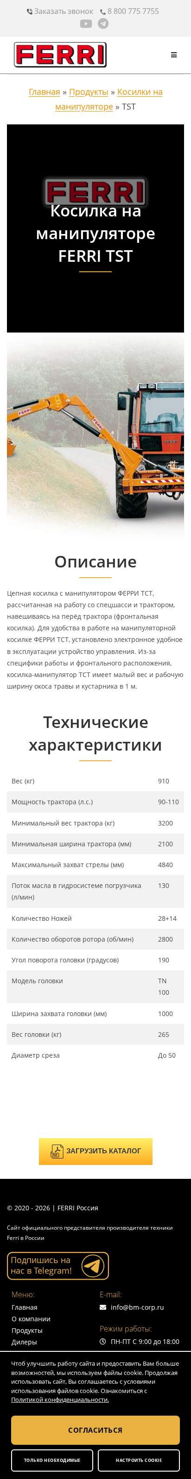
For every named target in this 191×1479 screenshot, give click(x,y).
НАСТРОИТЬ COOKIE (139, 1460)
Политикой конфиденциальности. (60, 1399)
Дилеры (24, 1341)
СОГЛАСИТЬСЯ (95, 1430)
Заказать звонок (62, 11)
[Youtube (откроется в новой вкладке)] (87, 23)
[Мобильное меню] (174, 54)
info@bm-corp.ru (137, 1307)
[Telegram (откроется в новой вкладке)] (103, 23)
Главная (44, 91)
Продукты (88, 91)
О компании (31, 1318)
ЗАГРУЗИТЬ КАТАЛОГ (103, 1151)
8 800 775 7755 (132, 11)
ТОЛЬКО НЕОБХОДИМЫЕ (52, 1460)
